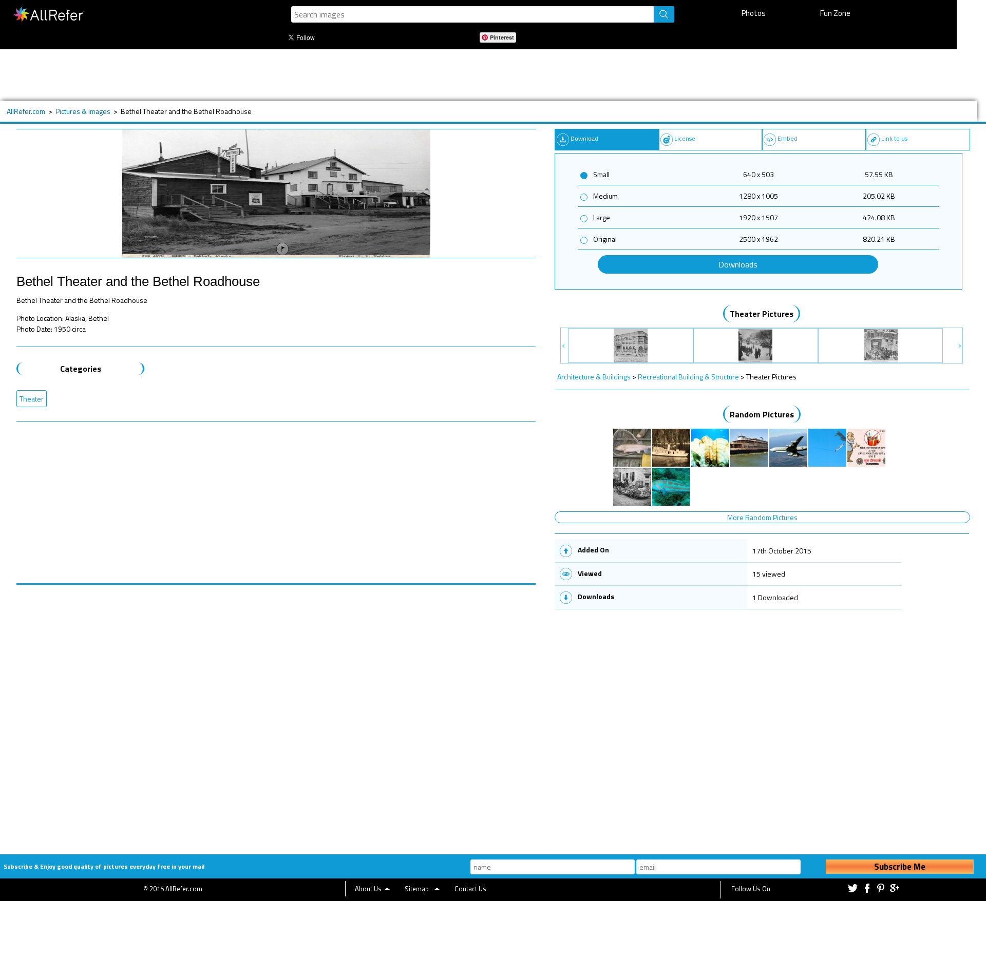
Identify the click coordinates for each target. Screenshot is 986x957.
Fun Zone (835, 13)
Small (601, 174)
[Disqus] (276, 713)
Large (601, 217)
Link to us (894, 138)
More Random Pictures (762, 517)
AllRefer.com (26, 111)
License (684, 138)
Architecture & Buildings (594, 376)
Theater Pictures (761, 314)
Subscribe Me (899, 866)
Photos (754, 13)
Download (584, 138)
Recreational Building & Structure (688, 376)
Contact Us (470, 889)
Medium (605, 195)
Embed (788, 138)
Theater (32, 398)
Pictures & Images (82, 111)
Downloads (737, 264)
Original (605, 239)
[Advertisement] (348, 75)
